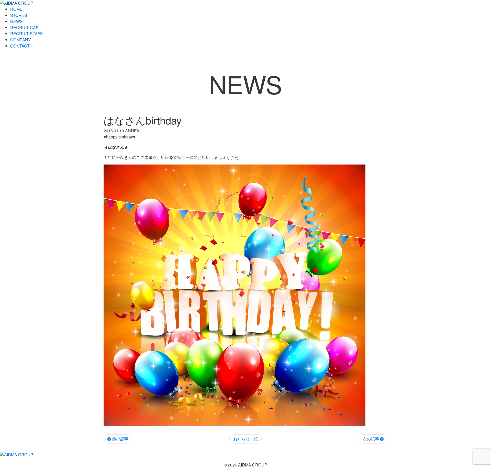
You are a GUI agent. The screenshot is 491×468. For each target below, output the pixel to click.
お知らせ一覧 (245, 439)
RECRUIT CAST (25, 27)
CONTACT (20, 46)
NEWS (16, 21)
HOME (16, 9)
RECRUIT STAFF (26, 34)
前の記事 (119, 439)
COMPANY (20, 40)
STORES (18, 15)
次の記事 (371, 439)
